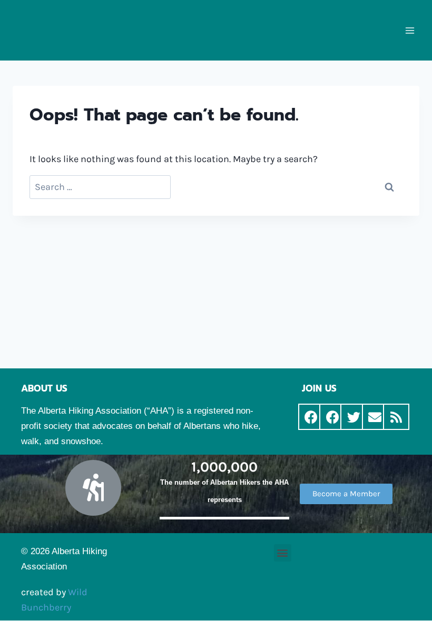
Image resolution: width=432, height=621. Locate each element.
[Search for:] (100, 187)
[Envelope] (375, 417)
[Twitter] (353, 417)
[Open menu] (409, 30)
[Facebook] (311, 417)
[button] (346, 494)
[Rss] (396, 417)
